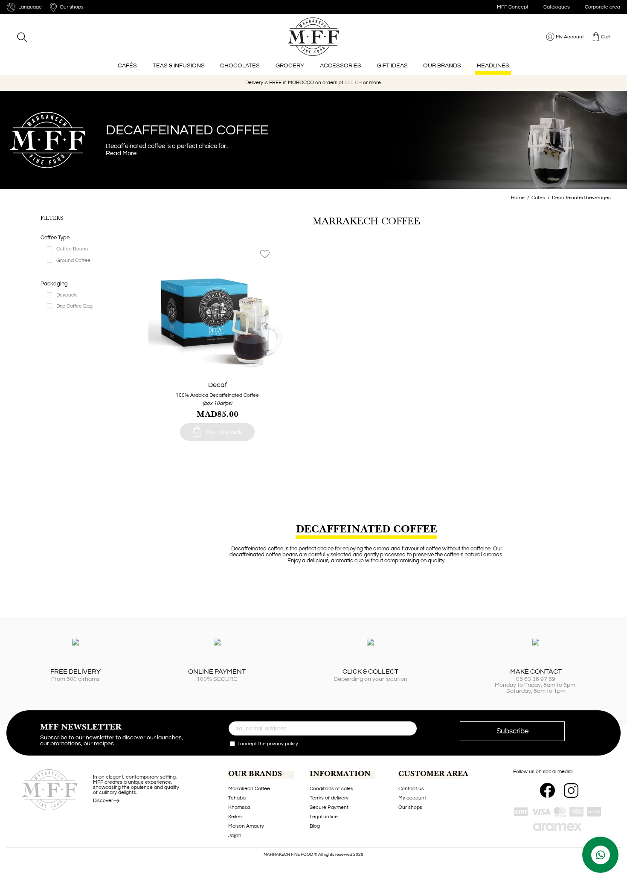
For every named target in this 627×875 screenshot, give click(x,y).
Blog (315, 826)
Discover (103, 800)
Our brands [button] (442, 66)
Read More (121, 153)
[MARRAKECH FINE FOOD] (314, 36)
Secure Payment (329, 807)
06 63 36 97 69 (535, 679)
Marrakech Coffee (249, 788)
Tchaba (237, 798)
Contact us (411, 788)
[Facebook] (547, 790)
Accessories (340, 66)
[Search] (21, 37)
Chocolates (240, 66)
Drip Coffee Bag (74, 306)
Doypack (66, 295)
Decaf (217, 384)
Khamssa (239, 807)
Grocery (290, 66)
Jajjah (234, 835)
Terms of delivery (329, 798)
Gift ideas (392, 66)
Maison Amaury (246, 826)
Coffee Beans (72, 249)
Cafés (127, 66)
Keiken (236, 817)
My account (412, 798)
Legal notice (324, 817)
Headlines (493, 66)
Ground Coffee (73, 260)
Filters (52, 218)
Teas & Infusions (179, 66)
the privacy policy (278, 744)
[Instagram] (571, 790)
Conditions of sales (331, 788)
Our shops (410, 807)
